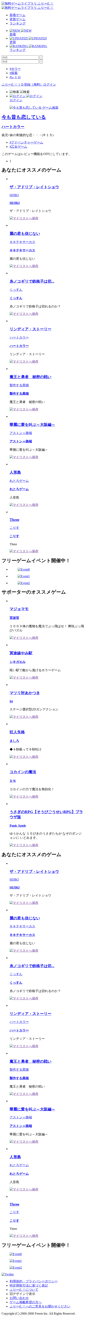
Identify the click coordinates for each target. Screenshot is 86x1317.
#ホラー (15, 68)
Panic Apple (18, 825)
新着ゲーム (18, 15)
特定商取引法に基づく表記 (29, 1285)
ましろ (14, 740)
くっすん (16, 289)
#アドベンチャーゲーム (26, 142)
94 (11, 701)
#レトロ (15, 77)
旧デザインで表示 (22, 1294)
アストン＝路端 (21, 433)
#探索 (14, 73)
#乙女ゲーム (18, 146)
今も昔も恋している (24, 117)
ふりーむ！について (24, 1289)
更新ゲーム (18, 19)
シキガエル (18, 661)
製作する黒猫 (19, 385)
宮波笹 (14, 617)
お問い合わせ (19, 1298)
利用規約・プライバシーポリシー (34, 1281)
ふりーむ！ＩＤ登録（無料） (22, 84)
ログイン (49, 84)
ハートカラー (13, 127)
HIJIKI (14, 195)
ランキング (18, 23)
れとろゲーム (19, 480)
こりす (14, 527)
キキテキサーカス (22, 242)
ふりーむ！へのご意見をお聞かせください (40, 1306)
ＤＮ (13, 780)
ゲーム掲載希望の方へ (26, 1302)
